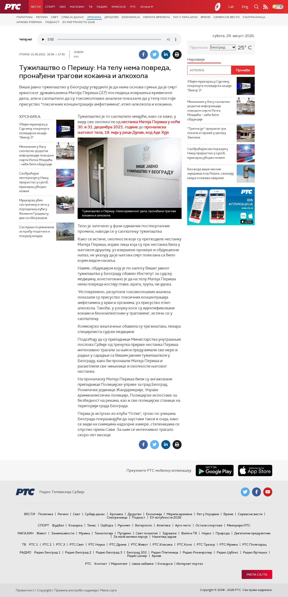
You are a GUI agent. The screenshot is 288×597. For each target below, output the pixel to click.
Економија (131, 17)
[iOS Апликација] (221, 206)
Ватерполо (143, 525)
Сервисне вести (227, 17)
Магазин (77, 7)
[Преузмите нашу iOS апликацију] (255, 470)
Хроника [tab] (29, 116)
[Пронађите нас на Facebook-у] (256, 491)
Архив (156, 556)
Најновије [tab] (196, 59)
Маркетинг (119, 564)
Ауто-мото (183, 525)
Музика (84, 533)
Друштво (111, 17)
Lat (231, 6)
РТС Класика (163, 544)
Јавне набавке (142, 564)
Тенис (91, 525)
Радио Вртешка (255, 552)
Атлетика (164, 525)
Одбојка (107, 525)
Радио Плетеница (164, 552)
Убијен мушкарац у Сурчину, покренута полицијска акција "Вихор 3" (34, 131)
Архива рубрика (29, 22)
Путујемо (124, 533)
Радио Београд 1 (47, 552)
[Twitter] (154, 54)
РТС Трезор (206, 544)
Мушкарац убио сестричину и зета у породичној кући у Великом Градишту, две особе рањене (34, 209)
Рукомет (124, 525)
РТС (133, 7)
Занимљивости (62, 533)
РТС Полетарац (254, 544)
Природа (223, 533)
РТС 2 (47, 544)
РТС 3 (60, 544)
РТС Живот (139, 544)
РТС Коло (184, 544)
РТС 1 (33, 544)
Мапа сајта (257, 574)
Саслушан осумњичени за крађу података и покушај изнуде (36, 231)
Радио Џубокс (227, 552)
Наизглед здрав (164, 537)
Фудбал (58, 525)
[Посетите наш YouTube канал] (267, 491)
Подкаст (52, 22)
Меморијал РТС (238, 525)
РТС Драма (117, 544)
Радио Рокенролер (197, 552)
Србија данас (72, 17)
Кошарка (75, 525)
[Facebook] (143, 54)
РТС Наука (96, 544)
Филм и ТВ (189, 533)
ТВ (90, 7)
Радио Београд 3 (109, 552)
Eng (245, 6)
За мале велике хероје (130, 537)
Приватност (25, 590)
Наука (206, 533)
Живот (41, 533)
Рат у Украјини (185, 17)
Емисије (119, 7)
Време (205, 17)
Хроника (94, 17)
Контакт (100, 564)
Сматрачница (254, 17)
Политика (24, 17)
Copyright (44, 590)
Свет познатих (147, 533)
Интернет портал (189, 564)
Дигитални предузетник (252, 533)
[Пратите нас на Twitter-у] (245, 491)
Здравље (169, 533)
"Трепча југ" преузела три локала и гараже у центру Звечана (206, 132)
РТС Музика (229, 544)
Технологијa (103, 533)
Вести (36, 7)
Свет (54, 17)
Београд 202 (137, 552)
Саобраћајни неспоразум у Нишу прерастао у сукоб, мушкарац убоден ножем (34, 182)
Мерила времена (156, 17)
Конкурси (165, 564)
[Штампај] (177, 54)
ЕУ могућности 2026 (79, 22)
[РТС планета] (218, 7)
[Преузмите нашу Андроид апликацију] (215, 470)
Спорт (50, 7)
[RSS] (265, 7)
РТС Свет (77, 544)
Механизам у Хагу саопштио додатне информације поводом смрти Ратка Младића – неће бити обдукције (36, 155)
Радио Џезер (137, 556)
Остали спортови (209, 525)
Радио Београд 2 (78, 552)
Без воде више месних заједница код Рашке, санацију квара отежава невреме (210, 173)
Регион (42, 17)
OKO (62, 7)
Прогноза (198, 47)
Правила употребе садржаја (76, 590)
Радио (102, 7)
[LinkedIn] (165, 54)
